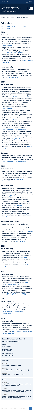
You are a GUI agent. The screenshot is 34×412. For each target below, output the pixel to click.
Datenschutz (4, 408)
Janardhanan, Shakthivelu (22, 17)
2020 (8, 28)
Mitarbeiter (12, 17)
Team (8, 17)
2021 (2, 28)
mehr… (4, 45)
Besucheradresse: (7, 349)
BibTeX (10, 45)
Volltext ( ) (17, 53)
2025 (8, 26)
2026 (2, 26)
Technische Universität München (8, 11)
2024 (13, 26)
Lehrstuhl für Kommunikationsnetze (9, 7)
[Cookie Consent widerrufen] (30, 408)
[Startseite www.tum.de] (30, 8)
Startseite (3, 17)
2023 (18, 26)
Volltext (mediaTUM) (26, 97)
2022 (24, 26)
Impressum (13, 408)
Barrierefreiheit (22, 408)
